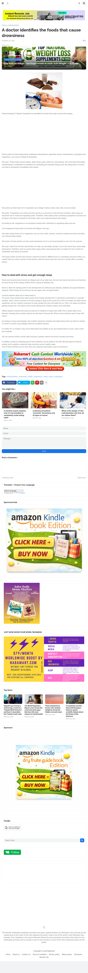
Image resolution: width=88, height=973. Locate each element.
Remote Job (44, 957)
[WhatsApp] (33, 383)
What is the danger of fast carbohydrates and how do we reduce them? (73, 413)
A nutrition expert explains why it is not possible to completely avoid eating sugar (15, 414)
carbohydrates (13, 25)
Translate (21, 493)
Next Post (81, 478)
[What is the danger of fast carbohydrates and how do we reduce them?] (73, 400)
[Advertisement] (44, 135)
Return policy (67, 954)
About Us (16, 954)
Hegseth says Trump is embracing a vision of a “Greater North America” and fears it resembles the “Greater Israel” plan (13, 710)
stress (51, 376)
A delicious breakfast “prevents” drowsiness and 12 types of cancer (44, 413)
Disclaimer (78, 954)
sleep (46, 376)
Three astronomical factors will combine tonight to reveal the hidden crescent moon (53, 709)
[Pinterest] (37, 383)
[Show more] (46, 383)
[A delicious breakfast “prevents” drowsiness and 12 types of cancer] (44, 400)
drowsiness (23, 376)
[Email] (42, 383)
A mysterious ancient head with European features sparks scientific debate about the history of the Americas (74, 711)
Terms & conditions (40, 954)
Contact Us (26, 954)
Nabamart (51, 951)
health (30, 376)
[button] (3, 3)
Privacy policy (54, 954)
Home (4, 25)
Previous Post (8, 478)
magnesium (38, 376)
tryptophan (58, 376)
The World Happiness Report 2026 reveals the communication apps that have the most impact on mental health (34, 710)
